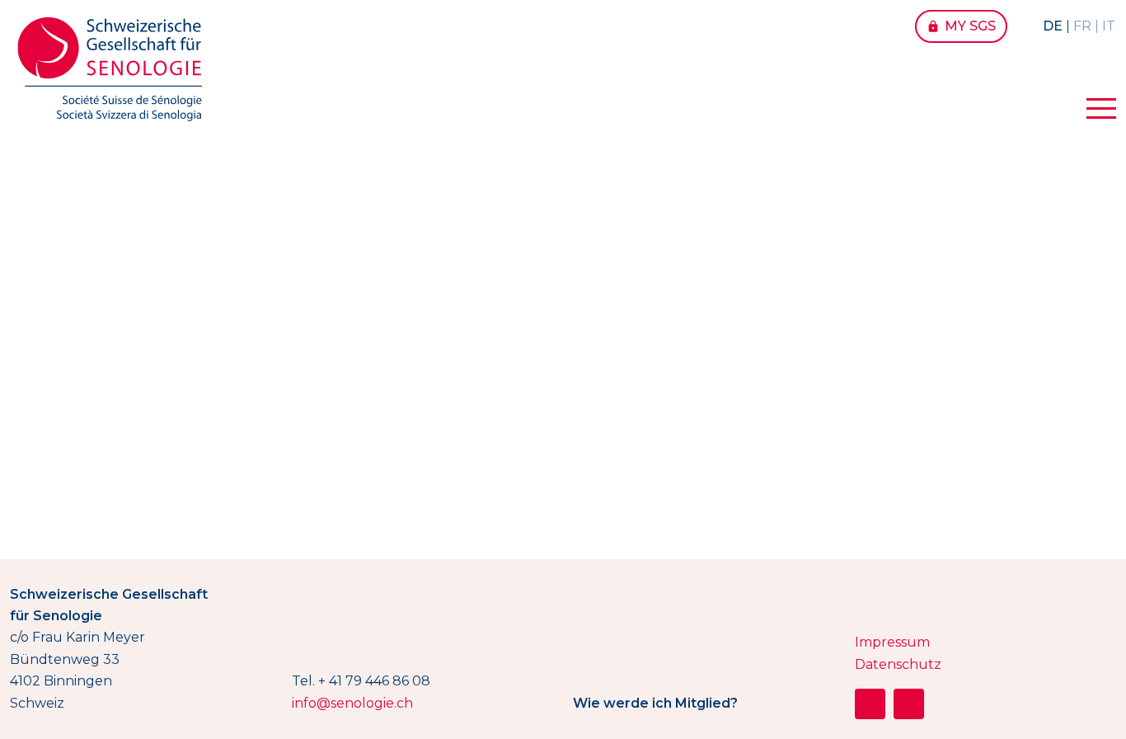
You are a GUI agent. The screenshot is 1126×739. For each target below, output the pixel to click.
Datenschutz (898, 664)
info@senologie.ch (352, 703)
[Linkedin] (909, 704)
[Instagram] (870, 704)
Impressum (892, 642)
